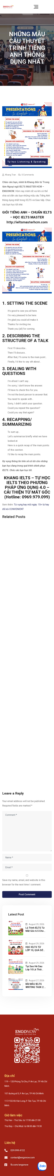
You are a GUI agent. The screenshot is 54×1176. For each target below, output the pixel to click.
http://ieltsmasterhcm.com (27, 222)
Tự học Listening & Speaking (26, 161)
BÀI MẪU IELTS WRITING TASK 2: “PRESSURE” (35, 987)
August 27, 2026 (36, 980)
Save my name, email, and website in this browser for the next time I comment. (23, 882)
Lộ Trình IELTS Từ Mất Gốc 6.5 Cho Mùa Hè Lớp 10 (35, 930)
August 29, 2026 (36, 924)
